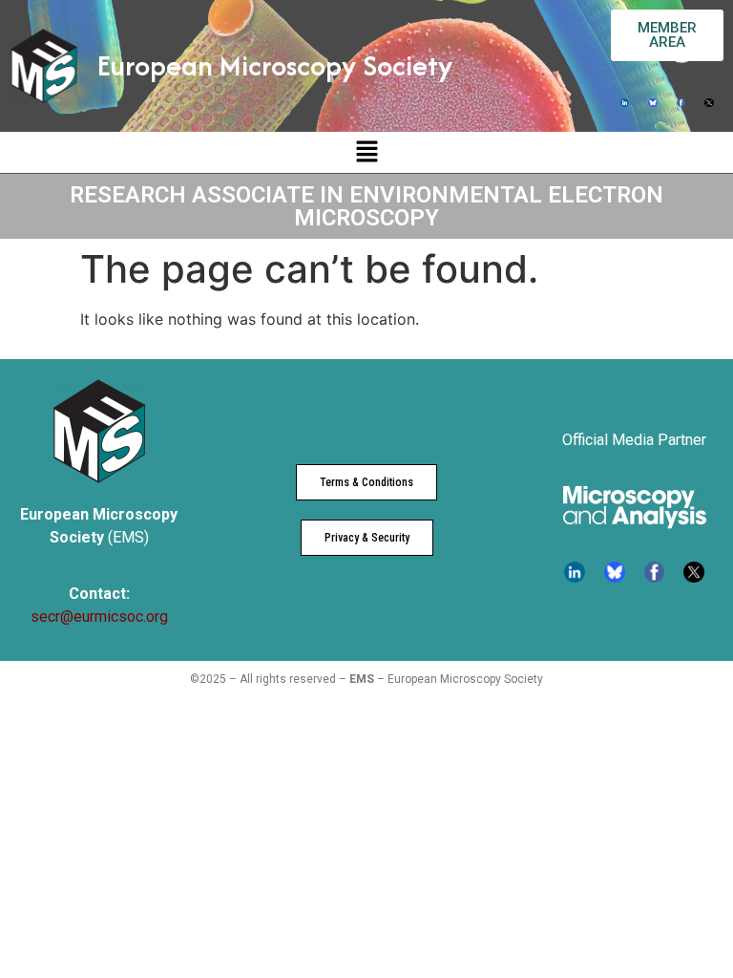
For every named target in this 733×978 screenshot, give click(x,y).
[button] (366, 152)
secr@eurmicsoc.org (99, 616)
